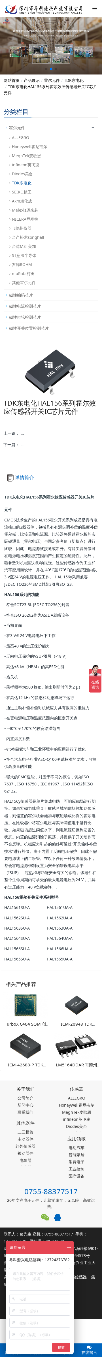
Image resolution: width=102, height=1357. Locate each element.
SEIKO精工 (21, 192)
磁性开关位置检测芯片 (29, 328)
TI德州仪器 (21, 228)
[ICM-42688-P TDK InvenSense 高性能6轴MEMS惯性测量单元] (25, 1045)
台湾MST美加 (24, 246)
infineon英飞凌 (25, 164)
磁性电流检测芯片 (25, 306)
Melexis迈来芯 (25, 210)
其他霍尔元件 (24, 282)
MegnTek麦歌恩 (26, 155)
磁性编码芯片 (21, 295)
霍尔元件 (52, 80)
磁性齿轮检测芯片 (25, 317)
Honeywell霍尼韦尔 (29, 146)
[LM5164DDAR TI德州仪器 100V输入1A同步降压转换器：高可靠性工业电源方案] (76, 1045)
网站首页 (12, 80)
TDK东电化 (74, 80)
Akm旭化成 (22, 201)
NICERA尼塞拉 (25, 219)
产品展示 (32, 80)
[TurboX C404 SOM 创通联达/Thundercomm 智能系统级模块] (25, 1004)
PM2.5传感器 (75, 1276)
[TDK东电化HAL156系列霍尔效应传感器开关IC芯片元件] (39, 8)
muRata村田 (23, 273)
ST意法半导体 (24, 255)
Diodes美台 (22, 173)
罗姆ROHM (22, 264)
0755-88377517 (51, 1191)
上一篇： (51, 433)
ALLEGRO (20, 137)
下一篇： (50, 444)
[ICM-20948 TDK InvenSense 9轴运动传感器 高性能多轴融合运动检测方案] (76, 1004)
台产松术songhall (28, 237)
